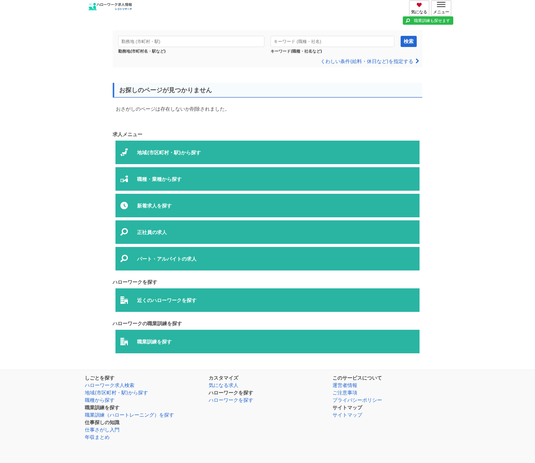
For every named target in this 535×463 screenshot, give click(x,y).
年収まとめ (97, 437)
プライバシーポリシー (357, 400)
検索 (409, 41)
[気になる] (420, 4)
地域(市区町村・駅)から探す (116, 392)
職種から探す (100, 400)
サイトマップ (347, 415)
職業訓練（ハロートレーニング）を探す (129, 415)
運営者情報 (345, 385)
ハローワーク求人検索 (109, 385)
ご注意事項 (345, 392)
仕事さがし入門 (102, 430)
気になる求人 (223, 385)
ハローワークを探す (231, 400)
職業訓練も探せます (432, 20)
